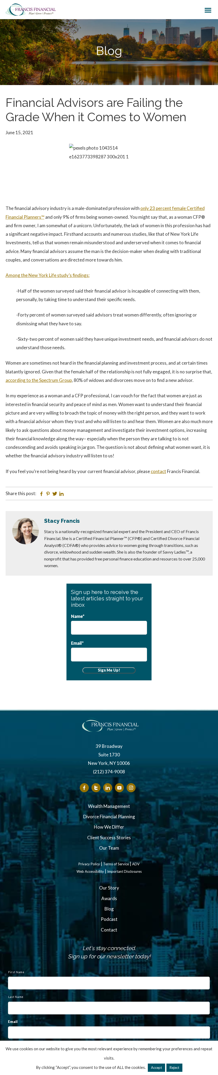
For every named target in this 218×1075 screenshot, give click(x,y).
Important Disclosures (124, 872)
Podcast (109, 919)
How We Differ (109, 827)
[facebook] (84, 787)
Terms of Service (116, 864)
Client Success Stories (109, 837)
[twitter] (95, 787)
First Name (16, 972)
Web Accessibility (90, 872)
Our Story (109, 888)
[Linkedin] (107, 787)
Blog (109, 909)
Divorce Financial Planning (109, 816)
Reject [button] (174, 1067)
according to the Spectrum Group (39, 380)
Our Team (109, 848)
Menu (208, 9)
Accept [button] (156, 1067)
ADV (136, 864)
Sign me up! (109, 670)
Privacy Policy (89, 864)
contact (158, 471)
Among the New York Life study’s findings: (48, 275)
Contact (109, 930)
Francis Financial (30, 9)
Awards (109, 898)
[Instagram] (131, 787)
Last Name (15, 996)
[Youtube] (119, 787)
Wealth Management (109, 806)
